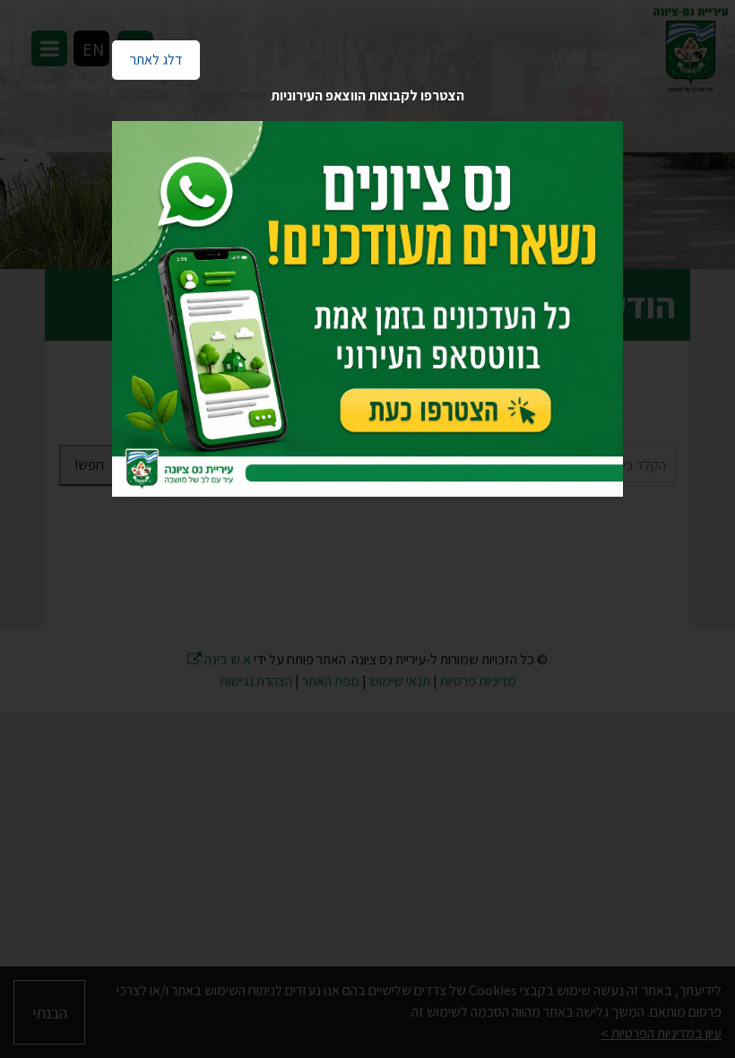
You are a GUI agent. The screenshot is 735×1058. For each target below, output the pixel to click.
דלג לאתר (147, 54)
